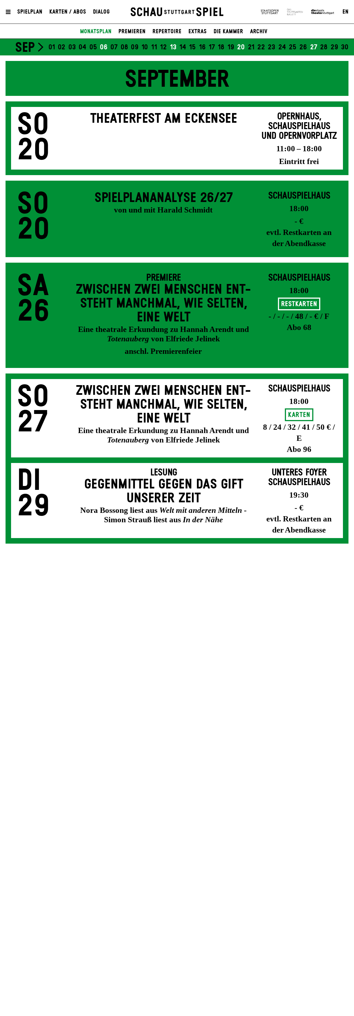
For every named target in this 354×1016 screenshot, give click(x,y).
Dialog (101, 12)
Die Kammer (228, 32)
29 (334, 47)
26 (303, 47)
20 (241, 47)
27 (313, 47)
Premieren (131, 32)
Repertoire (166, 32)
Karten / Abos (67, 12)
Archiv (258, 32)
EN (345, 12)
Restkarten (299, 304)
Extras (197, 32)
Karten (299, 415)
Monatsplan (95, 32)
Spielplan (29, 12)
